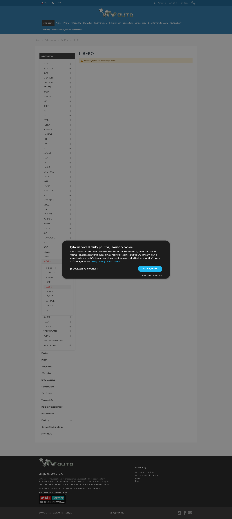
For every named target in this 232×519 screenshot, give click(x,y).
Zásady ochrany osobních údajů (105, 261)
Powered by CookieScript (152, 276)
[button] (84, 268)
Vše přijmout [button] (150, 268)
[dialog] (116, 259)
